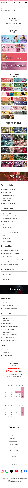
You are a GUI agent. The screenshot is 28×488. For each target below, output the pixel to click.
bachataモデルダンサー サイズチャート (12, 203)
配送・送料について (7, 318)
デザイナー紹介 (6, 201)
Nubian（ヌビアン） (7, 241)
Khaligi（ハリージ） (7, 227)
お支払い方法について (14, 438)
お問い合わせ (6, 353)
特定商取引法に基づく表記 (14, 441)
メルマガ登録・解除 (7, 355)
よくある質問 (6, 350)
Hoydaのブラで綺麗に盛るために (10, 264)
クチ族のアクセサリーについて (10, 218)
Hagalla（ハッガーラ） (8, 235)
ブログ (14, 447)
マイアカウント (14, 453)
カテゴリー (5, 5)
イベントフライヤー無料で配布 (10, 308)
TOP (1, 8)
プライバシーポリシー (14, 444)
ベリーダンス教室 (7, 274)
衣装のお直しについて (8, 332)
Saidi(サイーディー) (7, 224)
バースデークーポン (7, 303)
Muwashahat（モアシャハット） (10, 230)
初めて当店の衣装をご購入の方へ (10, 326)
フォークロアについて (8, 221)
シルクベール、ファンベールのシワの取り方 (13, 259)
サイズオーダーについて (8, 329)
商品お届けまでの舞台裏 (8, 195)
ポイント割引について (8, 305)
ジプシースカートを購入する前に (10, 335)
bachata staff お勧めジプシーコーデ (11, 253)
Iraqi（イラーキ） (7, 238)
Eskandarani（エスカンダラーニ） (11, 232)
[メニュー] (25, 2)
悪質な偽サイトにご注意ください (10, 340)
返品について (14, 435)
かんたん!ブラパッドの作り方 (10, 262)
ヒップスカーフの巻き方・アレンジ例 (11, 250)
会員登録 (14, 456)
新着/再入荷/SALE (14, 5)
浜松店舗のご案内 (7, 192)
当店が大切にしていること (9, 189)
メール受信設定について (8, 337)
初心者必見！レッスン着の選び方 (10, 216)
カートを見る (14, 462)
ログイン (14, 459)
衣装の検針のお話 (7, 198)
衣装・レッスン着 (7, 277)
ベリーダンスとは (7, 213)
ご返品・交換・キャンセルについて (11, 321)
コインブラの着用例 (7, 256)
